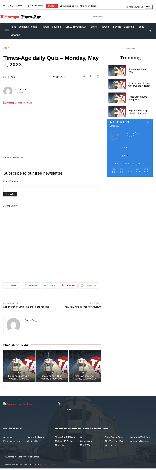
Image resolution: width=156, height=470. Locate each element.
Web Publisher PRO (47, 464)
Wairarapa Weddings (140, 437)
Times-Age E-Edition (65, 437)
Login (148, 6)
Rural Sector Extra (114, 437)
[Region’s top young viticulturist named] (117, 111)
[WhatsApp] (98, 76)
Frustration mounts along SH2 (137, 98)
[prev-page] (5, 387)
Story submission (35, 437)
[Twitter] (84, 76)
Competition (86, 441)
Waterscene (110, 445)
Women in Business (139, 441)
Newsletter (60, 445)
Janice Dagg (21, 90)
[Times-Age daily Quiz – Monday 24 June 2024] (52, 366)
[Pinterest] (91, 76)
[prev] (98, 6)
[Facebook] (77, 76)
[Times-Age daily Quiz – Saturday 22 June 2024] (85, 366)
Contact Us (32, 441)
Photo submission (11, 441)
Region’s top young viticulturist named (137, 111)
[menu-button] (7, 31)
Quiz (6, 48)
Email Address (10, 181)
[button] (149, 31)
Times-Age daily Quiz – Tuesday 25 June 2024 (19, 377)
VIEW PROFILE (20, 93)
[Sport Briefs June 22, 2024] (117, 70)
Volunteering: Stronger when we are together (79, 6)
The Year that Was (114, 441)
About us (7, 437)
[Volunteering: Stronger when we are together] (117, 84)
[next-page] (10, 387)
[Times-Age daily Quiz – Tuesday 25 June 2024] (19, 366)
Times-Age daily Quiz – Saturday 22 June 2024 (84, 377)
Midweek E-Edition (64, 441)
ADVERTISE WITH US (134, 7)
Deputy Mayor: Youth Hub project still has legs (26, 306)
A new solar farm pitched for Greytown (82, 306)
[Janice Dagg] (8, 91)
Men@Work (86, 445)
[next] (103, 6)
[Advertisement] (52, 232)
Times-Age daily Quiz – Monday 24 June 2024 (52, 377)
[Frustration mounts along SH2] (117, 98)
